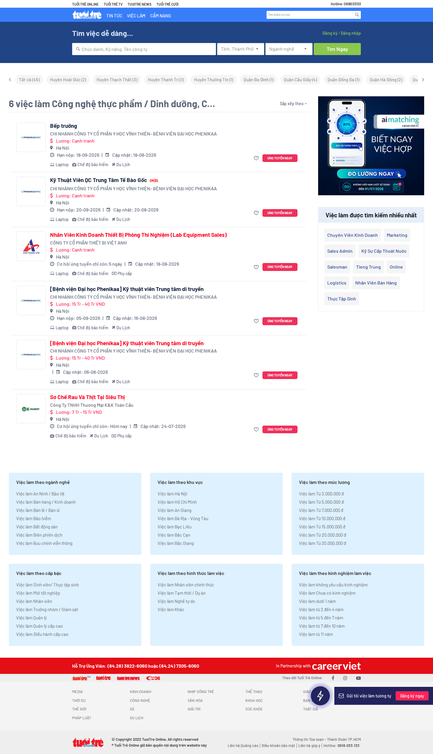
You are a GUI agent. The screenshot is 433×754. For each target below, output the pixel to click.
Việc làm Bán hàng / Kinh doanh (46, 502)
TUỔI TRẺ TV (113, 4)
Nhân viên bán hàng (376, 282)
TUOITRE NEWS (139, 4)
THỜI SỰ (78, 700)
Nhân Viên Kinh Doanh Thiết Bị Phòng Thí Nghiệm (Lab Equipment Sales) (138, 235)
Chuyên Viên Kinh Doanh (352, 235)
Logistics (336, 282)
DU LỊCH (136, 717)
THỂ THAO (253, 691)
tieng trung (368, 266)
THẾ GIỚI (79, 709)
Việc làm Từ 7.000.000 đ (321, 510)
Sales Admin (340, 251)
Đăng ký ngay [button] (412, 695)
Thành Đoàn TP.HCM (344, 739)
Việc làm (136, 15)
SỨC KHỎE (254, 709)
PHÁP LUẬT (81, 717)
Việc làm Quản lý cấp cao (39, 626)
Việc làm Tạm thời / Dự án (182, 593)
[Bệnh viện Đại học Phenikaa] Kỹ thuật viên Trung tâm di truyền (127, 289)
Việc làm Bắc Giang (176, 543)
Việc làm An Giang (174, 510)
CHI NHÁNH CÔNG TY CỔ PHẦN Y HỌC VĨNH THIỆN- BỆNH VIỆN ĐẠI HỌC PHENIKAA (133, 133)
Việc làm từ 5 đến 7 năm (321, 617)
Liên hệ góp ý (309, 745)
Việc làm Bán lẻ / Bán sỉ (38, 510)
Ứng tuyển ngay (279, 158)
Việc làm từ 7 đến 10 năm (322, 626)
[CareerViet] (336, 666)
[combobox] (144, 49)
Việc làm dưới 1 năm (317, 601)
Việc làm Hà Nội (172, 493)
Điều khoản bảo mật (278, 745)
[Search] (357, 15)
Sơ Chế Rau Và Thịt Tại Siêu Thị (87, 397)
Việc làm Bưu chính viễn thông (44, 543)
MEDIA (77, 691)
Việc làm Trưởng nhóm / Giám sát (47, 609)
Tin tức (114, 15)
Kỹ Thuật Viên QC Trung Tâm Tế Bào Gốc (104, 180)
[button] (257, 158)
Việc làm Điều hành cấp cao (42, 634)
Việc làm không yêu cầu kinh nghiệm (333, 584)
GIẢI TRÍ (194, 709)
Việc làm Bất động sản (37, 526)
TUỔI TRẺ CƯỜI (167, 4)
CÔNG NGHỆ (140, 700)
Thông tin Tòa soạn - (309, 739)
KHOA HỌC (254, 700)
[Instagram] (345, 678)
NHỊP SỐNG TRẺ (201, 691)
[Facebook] (333, 678)
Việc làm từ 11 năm (316, 634)
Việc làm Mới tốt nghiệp (38, 593)
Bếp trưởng (63, 126)
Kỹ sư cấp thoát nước (383, 251)
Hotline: (341, 745)
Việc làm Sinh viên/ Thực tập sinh (47, 584)
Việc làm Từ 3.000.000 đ (321, 493)
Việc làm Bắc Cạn (174, 535)
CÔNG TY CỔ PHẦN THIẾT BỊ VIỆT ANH (88, 242)
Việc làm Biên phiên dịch (39, 535)
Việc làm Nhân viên (34, 601)
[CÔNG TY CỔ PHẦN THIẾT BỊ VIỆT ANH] (30, 246)
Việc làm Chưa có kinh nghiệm (327, 593)
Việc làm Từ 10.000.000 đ (322, 518)
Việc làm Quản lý (31, 617)
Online (396, 266)
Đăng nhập (351, 33)
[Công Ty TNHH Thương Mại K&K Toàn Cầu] (30, 408)
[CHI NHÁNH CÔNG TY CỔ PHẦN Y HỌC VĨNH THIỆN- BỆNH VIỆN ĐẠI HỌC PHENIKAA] (30, 137)
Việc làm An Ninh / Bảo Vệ (40, 493)
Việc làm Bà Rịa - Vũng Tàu (183, 518)
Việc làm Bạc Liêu (174, 526)
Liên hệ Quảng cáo (243, 745)
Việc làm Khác (171, 609)
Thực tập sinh (341, 298)
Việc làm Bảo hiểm (33, 518)
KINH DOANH (140, 691)
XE (132, 709)
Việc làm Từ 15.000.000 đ (322, 526)
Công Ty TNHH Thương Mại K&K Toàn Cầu (91, 405)
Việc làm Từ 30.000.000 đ (322, 543)
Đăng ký (330, 33)
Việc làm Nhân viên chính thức (186, 584)
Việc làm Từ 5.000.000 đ (321, 502)
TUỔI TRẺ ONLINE (85, 4)
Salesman (337, 266)
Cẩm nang (160, 15)
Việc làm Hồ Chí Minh (177, 502)
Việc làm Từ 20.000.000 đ (322, 535)
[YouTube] (358, 678)
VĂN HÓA (195, 700)
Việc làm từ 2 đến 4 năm (321, 609)
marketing (397, 235)
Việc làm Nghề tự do (176, 601)
